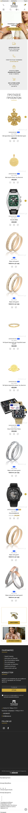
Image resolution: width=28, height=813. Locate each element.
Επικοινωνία (5, 1)
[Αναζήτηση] (10, 9)
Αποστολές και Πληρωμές (11, 658)
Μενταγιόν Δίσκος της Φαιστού (14, 177)
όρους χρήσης (14, 695)
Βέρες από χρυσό (14, 261)
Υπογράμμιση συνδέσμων (6, 802)
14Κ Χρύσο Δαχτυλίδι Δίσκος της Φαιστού (14, 385)
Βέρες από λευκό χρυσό (14, 470)
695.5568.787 (6, 713)
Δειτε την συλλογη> (14, 29)
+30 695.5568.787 (14, 61)
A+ (3, 788)
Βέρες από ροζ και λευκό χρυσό (14, 595)
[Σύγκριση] (18, 141)
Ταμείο (25, 1)
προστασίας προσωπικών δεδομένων (11, 696)
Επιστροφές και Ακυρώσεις (11, 664)
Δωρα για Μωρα (14, 622)
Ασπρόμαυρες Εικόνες (5, 803)
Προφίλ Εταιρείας (8, 656)
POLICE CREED (14, 220)
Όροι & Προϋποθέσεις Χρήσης (11, 660)
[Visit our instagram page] (4, 728)
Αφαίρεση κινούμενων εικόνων (8, 806)
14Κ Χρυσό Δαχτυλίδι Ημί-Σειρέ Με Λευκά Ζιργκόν (14, 343)
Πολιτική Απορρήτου (9, 662)
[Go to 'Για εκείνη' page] (14, 633)
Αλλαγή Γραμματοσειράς (6, 789)
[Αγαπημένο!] (14, 141)
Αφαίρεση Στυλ (4, 808)
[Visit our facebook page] (8, 728)
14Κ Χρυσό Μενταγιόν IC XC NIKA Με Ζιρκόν (14, 136)
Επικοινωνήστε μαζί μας (10, 668)
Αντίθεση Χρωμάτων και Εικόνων (8, 805)
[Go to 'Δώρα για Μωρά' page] (14, 615)
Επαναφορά (3, 812)
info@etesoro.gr (7, 716)
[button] (10, 37)
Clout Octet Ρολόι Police (14, 429)
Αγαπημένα (14, 1)
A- (0, 788)
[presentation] (2, 24)
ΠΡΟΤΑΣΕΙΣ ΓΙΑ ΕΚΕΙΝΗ (14, 641)
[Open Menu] (3, 9)
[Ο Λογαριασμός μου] (24, 9)
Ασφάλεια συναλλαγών (10, 666)
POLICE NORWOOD (14, 513)
